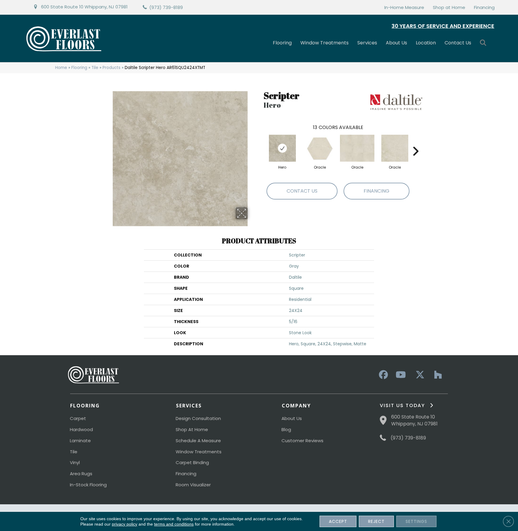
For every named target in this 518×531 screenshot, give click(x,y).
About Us (396, 42)
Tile (94, 67)
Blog (286, 429)
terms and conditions (174, 524)
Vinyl (75, 462)
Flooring (282, 42)
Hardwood (81, 429)
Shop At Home (192, 429)
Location (426, 42)
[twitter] (418, 375)
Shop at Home (449, 7)
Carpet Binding (192, 462)
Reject (376, 521)
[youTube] (400, 375)
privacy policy (124, 524)
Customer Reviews (302, 440)
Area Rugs (81, 473)
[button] (484, 43)
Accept (338, 521)
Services (367, 42)
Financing (484, 7)
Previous (260, 142)
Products (112, 67)
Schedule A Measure (198, 440)
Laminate (80, 440)
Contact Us (458, 42)
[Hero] (282, 148)
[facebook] (382, 375)
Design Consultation (198, 418)
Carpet (78, 418)
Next (415, 142)
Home (61, 67)
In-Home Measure (404, 7)
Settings (416, 521)
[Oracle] (320, 148)
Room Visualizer (193, 485)
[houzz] (436, 375)
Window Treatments (324, 42)
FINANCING (376, 191)
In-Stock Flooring (88, 485)
